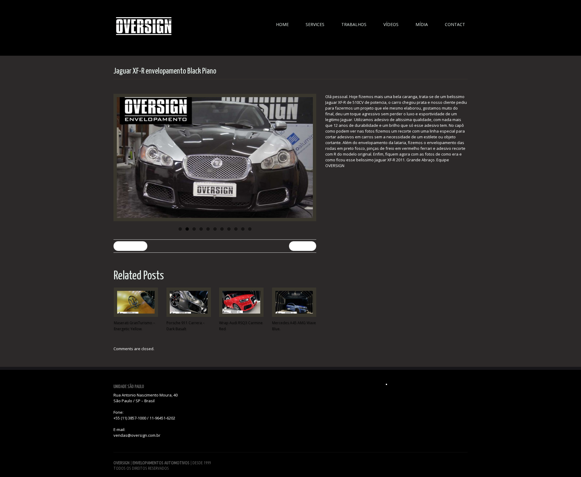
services (315, 24)
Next (310, 157)
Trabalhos (353, 24)
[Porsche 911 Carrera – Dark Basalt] (188, 302)
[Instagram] (386, 384)
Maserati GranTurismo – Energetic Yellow (134, 325)
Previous (119, 157)
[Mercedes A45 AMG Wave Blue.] (294, 302)
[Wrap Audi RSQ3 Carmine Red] (241, 302)
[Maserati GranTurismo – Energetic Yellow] (136, 302)
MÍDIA (421, 24)
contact (455, 24)
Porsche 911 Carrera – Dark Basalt (185, 325)
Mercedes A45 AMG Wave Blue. (294, 325)
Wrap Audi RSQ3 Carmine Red (241, 325)
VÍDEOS (391, 24)
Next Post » (303, 246)
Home (282, 24)
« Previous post (130, 246)
